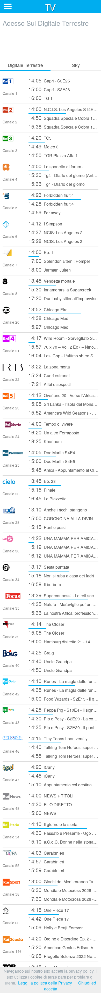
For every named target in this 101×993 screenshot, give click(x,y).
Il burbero (44, 584)
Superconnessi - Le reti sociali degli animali (63, 595)
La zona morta (49, 366)
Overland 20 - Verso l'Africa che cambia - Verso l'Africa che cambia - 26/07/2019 (63, 395)
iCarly (41, 766)
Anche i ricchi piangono (57, 509)
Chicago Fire (48, 309)
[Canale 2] (13, 112)
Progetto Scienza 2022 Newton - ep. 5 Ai (63, 956)
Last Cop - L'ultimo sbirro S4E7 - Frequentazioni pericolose (63, 355)
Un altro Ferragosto (53, 432)
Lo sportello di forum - (55, 166)
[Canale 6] (13, 226)
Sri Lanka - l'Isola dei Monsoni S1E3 (63, 403)
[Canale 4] (13, 169)
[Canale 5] (13, 197)
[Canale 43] (13, 712)
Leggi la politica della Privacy (45, 983)
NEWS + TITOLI (50, 795)
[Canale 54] (13, 827)
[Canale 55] (13, 855)
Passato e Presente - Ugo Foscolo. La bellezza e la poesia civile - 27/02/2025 (63, 832)
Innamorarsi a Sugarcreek (59, 289)
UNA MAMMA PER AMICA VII (63, 538)
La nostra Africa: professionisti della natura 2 (63, 612)
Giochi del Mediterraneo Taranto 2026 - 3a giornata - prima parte (63, 881)
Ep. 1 (40, 252)
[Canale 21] (13, 340)
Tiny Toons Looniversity (58, 738)
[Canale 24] (13, 426)
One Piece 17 (48, 909)
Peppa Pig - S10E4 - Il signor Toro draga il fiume (63, 709)
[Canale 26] (13, 483)
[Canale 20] (13, 312)
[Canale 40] (13, 655)
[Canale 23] (13, 398)
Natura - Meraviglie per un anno (63, 604)
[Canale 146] (13, 941)
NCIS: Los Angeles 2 (55, 232)
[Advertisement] (50, 43)
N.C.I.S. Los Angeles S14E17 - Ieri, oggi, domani (63, 109)
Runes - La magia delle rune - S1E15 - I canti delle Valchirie (63, 681)
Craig (41, 652)
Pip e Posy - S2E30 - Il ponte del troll (63, 727)
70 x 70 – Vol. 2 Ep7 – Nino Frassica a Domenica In (63, 346)
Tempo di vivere (50, 423)
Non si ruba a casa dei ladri (61, 575)
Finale (41, 489)
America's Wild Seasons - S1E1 (63, 412)
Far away (44, 212)
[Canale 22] (13, 369)
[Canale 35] (13, 598)
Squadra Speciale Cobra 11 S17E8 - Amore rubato (63, 126)
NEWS (42, 813)
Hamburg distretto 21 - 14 (59, 641)
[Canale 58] (13, 884)
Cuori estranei (49, 375)
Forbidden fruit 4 (51, 194)
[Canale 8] (13, 283)
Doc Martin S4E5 (51, 461)
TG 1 (40, 98)
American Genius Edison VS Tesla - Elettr (63, 947)
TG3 (40, 137)
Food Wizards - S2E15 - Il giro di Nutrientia (63, 698)
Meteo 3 (43, 146)
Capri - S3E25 (49, 80)
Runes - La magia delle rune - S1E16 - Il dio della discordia (63, 689)
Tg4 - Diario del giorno (56, 183)
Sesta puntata (48, 566)
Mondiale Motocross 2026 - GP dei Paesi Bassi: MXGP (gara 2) (63, 898)
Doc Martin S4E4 (51, 452)
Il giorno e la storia (52, 824)
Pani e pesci (47, 527)
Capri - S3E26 (49, 89)
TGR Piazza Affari (52, 155)
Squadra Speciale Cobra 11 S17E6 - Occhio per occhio (63, 117)
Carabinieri (46, 852)
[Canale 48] (13, 798)
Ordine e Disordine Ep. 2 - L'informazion (63, 938)
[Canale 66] (13, 912)
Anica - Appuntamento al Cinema (63, 469)
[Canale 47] (13, 769)
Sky (76, 65)
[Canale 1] (13, 83)
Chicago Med (48, 318)
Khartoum (45, 441)
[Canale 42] (13, 684)
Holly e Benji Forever (55, 927)
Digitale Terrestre (25, 65)
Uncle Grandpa (50, 661)
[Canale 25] (13, 455)
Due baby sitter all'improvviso (63, 298)
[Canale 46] (13, 741)
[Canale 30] (13, 541)
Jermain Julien (49, 269)
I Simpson (45, 223)
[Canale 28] (13, 512)
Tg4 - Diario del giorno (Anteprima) (63, 175)
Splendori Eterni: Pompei (59, 260)
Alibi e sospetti (49, 384)
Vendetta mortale (51, 280)
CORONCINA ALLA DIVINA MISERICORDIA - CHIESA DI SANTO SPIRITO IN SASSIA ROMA (63, 518)
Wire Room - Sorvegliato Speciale (63, 337)
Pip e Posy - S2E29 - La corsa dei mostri (63, 718)
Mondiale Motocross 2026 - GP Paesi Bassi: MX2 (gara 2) (63, 890)
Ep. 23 (42, 480)
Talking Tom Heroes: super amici (63, 747)
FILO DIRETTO (50, 804)
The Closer (46, 623)
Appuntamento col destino (60, 784)
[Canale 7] (13, 255)
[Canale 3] (13, 140)
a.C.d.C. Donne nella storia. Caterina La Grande (63, 841)
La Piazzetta (47, 498)
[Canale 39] (13, 626)
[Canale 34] (13, 569)
